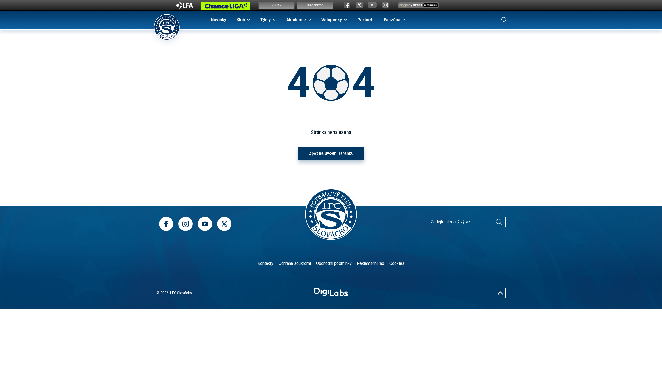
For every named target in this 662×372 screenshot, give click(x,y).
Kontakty (265, 263)
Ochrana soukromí (295, 263)
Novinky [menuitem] (218, 19)
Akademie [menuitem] (296, 19)
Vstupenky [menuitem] (331, 19)
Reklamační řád (370, 263)
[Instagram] (185, 224)
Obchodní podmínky (334, 263)
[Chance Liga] (225, 7)
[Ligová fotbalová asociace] (184, 7)
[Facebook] (166, 224)
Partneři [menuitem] (365, 19)
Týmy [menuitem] (265, 19)
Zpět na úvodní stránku (331, 153)
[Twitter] (224, 224)
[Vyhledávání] (499, 222)
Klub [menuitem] (241, 19)
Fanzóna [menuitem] (392, 19)
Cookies (396, 263)
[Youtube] (205, 224)
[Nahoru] (500, 293)
